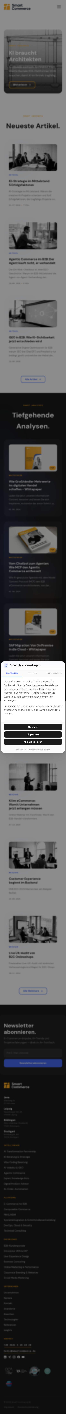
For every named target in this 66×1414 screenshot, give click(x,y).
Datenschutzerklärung (39, 749)
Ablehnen (33, 727)
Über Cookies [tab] (54, 673)
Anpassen (33, 734)
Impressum (21, 749)
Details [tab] (33, 673)
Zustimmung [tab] (12, 673)
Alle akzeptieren (33, 741)
